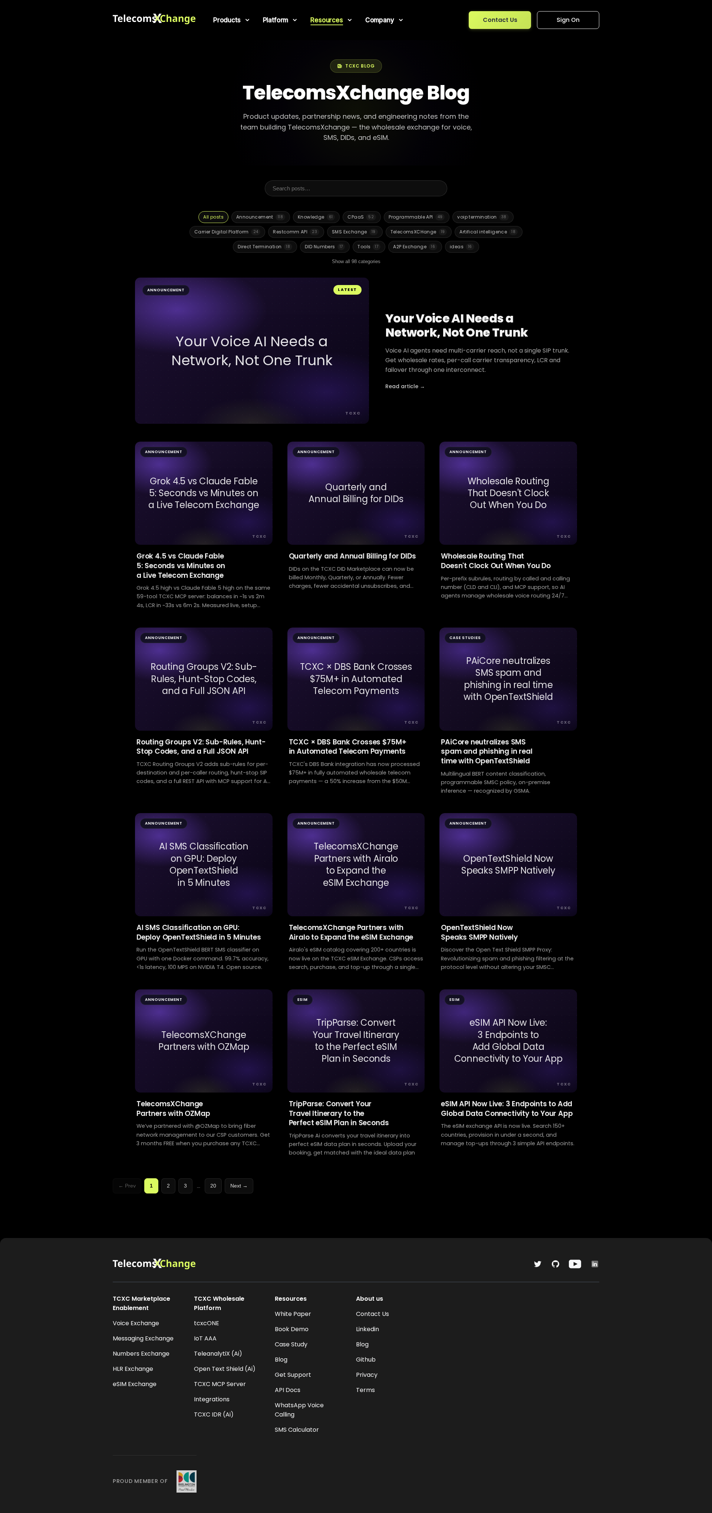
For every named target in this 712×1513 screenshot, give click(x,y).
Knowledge (315, 217)
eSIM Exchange (134, 1384)
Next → (239, 1186)
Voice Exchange (136, 1323)
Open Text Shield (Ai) (225, 1369)
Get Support (293, 1374)
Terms (365, 1390)
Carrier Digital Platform (226, 232)
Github (366, 1359)
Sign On (568, 20)
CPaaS (360, 217)
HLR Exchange (133, 1369)
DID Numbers (324, 246)
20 (213, 1186)
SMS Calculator (297, 1429)
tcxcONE (206, 1323)
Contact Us (500, 20)
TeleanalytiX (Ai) (218, 1353)
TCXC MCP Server (220, 1384)
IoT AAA (205, 1338)
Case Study (291, 1344)
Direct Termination (264, 246)
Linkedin (367, 1329)
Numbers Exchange (141, 1353)
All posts (213, 217)
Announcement (259, 217)
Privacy (367, 1374)
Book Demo (292, 1329)
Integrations (212, 1399)
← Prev (127, 1186)
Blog (281, 1359)
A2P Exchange (414, 246)
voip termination (481, 217)
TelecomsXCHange (417, 232)
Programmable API (415, 217)
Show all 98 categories (356, 261)
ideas (461, 246)
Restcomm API (295, 232)
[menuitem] (232, 20)
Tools (367, 246)
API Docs (287, 1390)
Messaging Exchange (143, 1338)
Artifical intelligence (487, 232)
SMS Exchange (354, 232)
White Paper (293, 1314)
